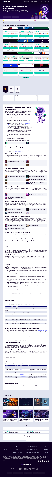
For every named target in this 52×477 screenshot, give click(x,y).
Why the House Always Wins (32, 446)
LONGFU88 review (10, 37)
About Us (46, 446)
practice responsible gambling (42, 330)
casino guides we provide (19, 151)
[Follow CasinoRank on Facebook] (38, 461)
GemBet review (10, 49)
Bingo (17, 446)
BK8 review (26, 49)
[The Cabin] (37, 469)
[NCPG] (26, 469)
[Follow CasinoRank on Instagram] (40, 461)
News (48, 1)
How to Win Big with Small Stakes (32, 449)
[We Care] (32, 469)
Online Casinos (26, 1)
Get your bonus (10, 60)
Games (32, 1)
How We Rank (46, 450)
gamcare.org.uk (22, 374)
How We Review (46, 449)
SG (3, 460)
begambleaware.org (23, 371)
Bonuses (35, 1)
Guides (45, 1)
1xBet (5, 446)
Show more (25, 77)
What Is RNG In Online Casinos (32, 450)
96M (5, 450)
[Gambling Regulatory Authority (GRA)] (14, 469)
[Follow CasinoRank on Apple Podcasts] (48, 461)
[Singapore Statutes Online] (21, 469)
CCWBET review (10, 61)
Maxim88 (5, 449)
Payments (40, 1)
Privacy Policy (46, 452)
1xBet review (26, 37)
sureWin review (42, 49)
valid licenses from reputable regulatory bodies (39, 266)
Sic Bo (17, 449)
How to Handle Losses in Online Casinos (32, 452)
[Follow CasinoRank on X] (42, 461)
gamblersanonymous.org (23, 376)
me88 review (41, 61)
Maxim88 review (26, 61)
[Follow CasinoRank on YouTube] (44, 461)
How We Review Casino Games (17, 452)
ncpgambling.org (22, 369)
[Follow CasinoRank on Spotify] (46, 461)
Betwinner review (41, 37)
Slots (17, 450)
